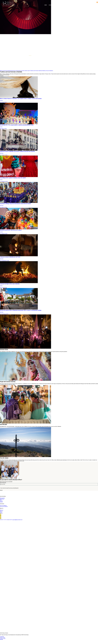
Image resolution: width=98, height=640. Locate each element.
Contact (1, 513)
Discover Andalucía (49, 70)
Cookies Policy (2, 638)
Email (3, 482)
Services (66, 5)
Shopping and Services (11, 70)
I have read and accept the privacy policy (9, 488)
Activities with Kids (21, 70)
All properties (2, 498)
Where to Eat (2, 70)
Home (45, 5)
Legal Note (2, 636)
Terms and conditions (4, 506)
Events (6, 70)
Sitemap (1, 639)
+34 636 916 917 (92, 2)
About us (88, 5)
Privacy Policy (2, 637)
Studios (1, 501)
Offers (60, 5)
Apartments (2, 499)
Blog (93, 5)
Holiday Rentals (52, 5)
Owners (82, 5)
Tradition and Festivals (34, 70)
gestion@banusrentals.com (17, 519)
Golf (17, 70)
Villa (1, 500)
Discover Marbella (74, 5)
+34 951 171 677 (3, 519)
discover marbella (30, 50)
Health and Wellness (42, 70)
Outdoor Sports (27, 70)
